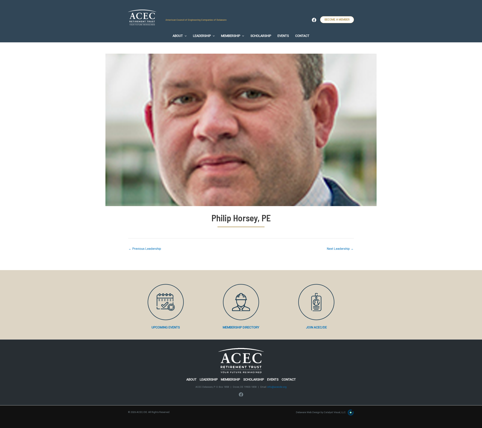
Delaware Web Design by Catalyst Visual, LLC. (321, 412)
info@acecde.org (277, 386)
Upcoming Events (166, 327)
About (191, 379)
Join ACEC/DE (316, 327)
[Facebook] (314, 20)
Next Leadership (340, 249)
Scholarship (253, 379)
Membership (230, 379)
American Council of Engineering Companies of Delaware (196, 19)
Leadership (209, 379)
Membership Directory (241, 327)
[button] (185, 36)
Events (272, 379)
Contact (289, 379)
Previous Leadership (144, 249)
